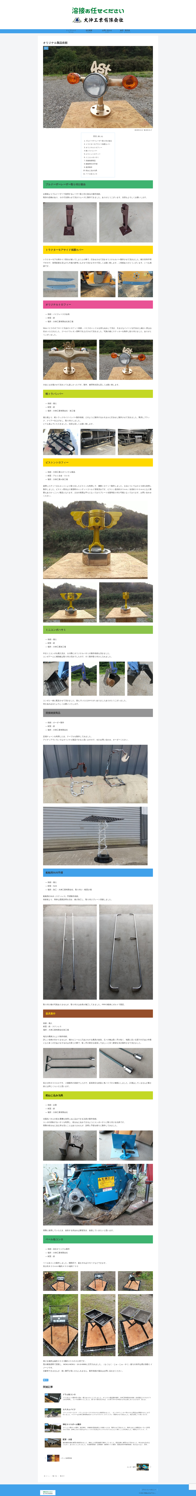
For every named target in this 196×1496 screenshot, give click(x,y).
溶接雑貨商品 (91, 160)
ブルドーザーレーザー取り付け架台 (99, 141)
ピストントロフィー (93, 154)
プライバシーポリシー (149, 1490)
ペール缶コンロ (91, 174)
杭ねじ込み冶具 (91, 170)
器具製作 (89, 167)
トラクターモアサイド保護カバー (98, 144)
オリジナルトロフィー (94, 147)
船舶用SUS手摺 (91, 164)
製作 (46, 1380)
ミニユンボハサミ (92, 157)
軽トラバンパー (91, 151)
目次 (95, 136)
